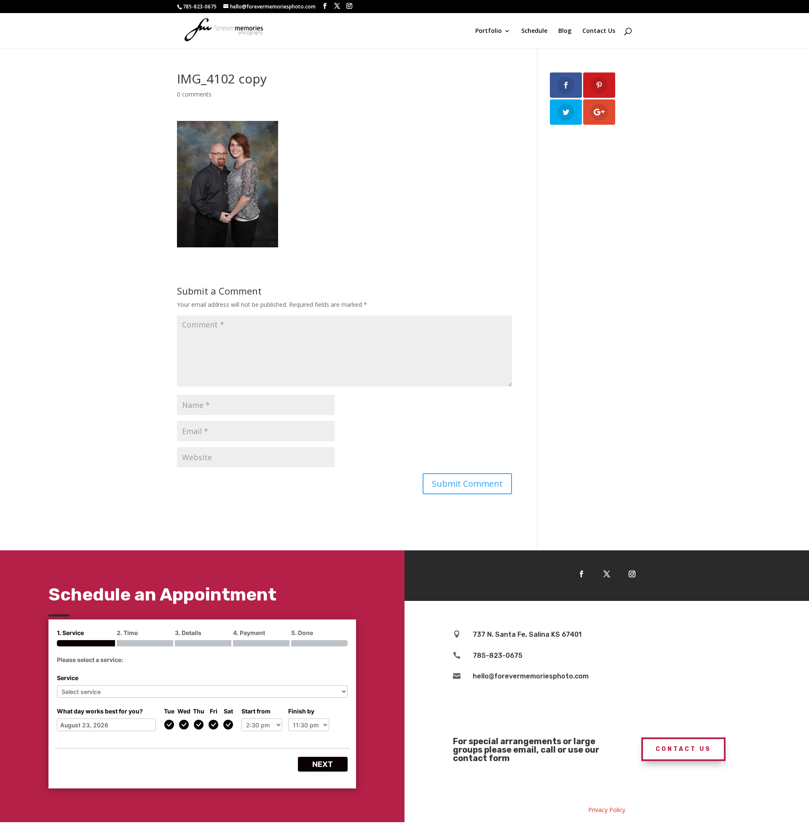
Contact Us (598, 31)
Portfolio (488, 31)
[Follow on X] (607, 574)
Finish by (301, 711)
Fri (213, 711)
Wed (183, 711)
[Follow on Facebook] (581, 574)
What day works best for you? (100, 711)
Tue (169, 711)
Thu (198, 711)
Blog (564, 31)
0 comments (194, 94)
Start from (256, 711)
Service (67, 677)
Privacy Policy (606, 810)
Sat (228, 711)
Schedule (534, 31)
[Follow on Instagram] (632, 574)
